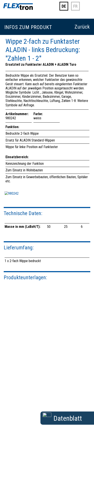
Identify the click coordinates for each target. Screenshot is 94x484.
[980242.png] (12, 193)
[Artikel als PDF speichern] (47, 416)
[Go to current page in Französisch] (75, 9)
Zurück (82, 27)
